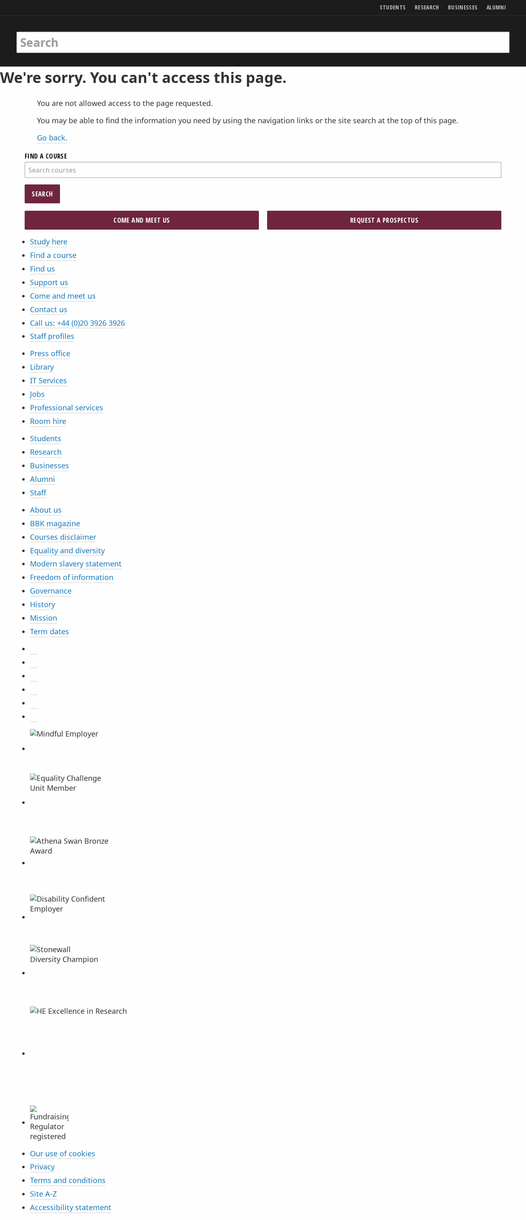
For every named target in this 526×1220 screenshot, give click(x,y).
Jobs (37, 394)
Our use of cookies (62, 1153)
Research (46, 452)
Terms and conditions (68, 1180)
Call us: (77, 323)
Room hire (48, 421)
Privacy (42, 1167)
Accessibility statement (70, 1207)
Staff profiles (52, 336)
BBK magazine (55, 523)
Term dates (49, 631)
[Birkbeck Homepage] (52, 34)
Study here (48, 241)
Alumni (42, 479)
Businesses (49, 465)
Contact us (48, 309)
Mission (43, 618)
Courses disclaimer (63, 537)
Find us (42, 269)
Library (42, 367)
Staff (38, 492)
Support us (49, 282)
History (42, 604)
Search (42, 193)
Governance (51, 591)
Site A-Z (43, 1194)
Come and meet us (63, 296)
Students (45, 438)
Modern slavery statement (76, 564)
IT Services (48, 380)
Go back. (52, 138)
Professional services (66, 407)
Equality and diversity (67, 550)
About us (46, 510)
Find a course (53, 255)
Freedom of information (71, 577)
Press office (50, 353)
